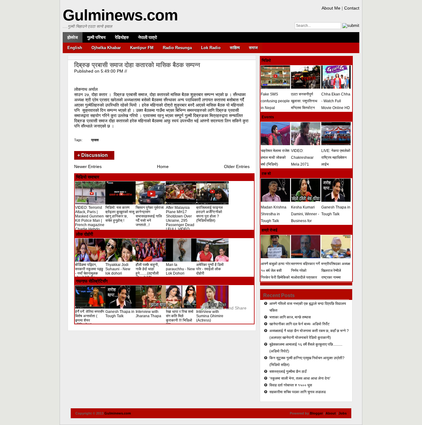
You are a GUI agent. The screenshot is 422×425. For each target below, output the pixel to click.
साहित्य (235, 47)
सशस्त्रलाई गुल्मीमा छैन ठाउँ (287, 371)
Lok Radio (211, 47)
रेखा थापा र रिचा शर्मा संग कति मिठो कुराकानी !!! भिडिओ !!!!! (179, 318)
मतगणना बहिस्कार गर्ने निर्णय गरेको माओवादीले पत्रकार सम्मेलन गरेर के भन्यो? (305, 274)
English (74, 47)
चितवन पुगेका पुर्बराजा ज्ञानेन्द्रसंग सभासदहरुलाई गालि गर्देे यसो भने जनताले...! (150, 216)
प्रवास (95, 140)
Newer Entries (88, 166)
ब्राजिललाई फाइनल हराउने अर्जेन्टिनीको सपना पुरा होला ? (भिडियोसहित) (209, 214)
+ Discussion (92, 155)
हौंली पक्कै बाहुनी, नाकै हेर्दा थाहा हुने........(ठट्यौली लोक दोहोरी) (147, 271)
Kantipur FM (142, 47)
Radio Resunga (177, 47)
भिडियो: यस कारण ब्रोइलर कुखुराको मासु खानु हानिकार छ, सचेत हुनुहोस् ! (119, 214)
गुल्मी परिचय (96, 37)
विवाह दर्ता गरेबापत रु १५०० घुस (290, 385)
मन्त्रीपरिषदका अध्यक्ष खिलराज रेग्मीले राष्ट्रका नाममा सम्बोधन (335, 274)
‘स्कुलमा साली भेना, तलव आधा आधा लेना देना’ (300, 378)
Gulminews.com (120, 15)
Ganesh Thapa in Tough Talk (119, 313)
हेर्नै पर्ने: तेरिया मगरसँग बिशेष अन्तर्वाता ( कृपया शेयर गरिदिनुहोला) (89, 318)
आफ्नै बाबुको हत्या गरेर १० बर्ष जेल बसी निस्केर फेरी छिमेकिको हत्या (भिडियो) (275, 274)
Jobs (343, 413)
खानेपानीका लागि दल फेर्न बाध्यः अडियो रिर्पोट (299, 324)
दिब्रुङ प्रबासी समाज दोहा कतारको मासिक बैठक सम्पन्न (137, 64)
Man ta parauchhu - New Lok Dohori (180, 269)
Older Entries (237, 166)
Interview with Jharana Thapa (148, 313)
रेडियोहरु (122, 37)
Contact (351, 8)
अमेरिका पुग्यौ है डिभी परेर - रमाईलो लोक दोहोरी (210, 269)
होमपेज (72, 37)
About (331, 413)
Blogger (316, 413)
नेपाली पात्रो (147, 37)
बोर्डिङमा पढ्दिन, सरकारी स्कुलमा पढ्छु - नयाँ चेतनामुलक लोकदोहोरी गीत (89, 271)
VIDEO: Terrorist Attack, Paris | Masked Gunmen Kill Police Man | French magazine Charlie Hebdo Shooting (89, 220)
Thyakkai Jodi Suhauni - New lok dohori (117, 269)
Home (163, 166)
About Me (331, 8)
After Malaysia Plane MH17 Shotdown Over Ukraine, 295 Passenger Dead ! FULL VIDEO (180, 218)
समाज (253, 47)
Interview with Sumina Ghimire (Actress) (209, 315)
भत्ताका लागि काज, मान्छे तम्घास (290, 317)
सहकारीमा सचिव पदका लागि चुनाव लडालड (297, 392)
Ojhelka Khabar (106, 47)
